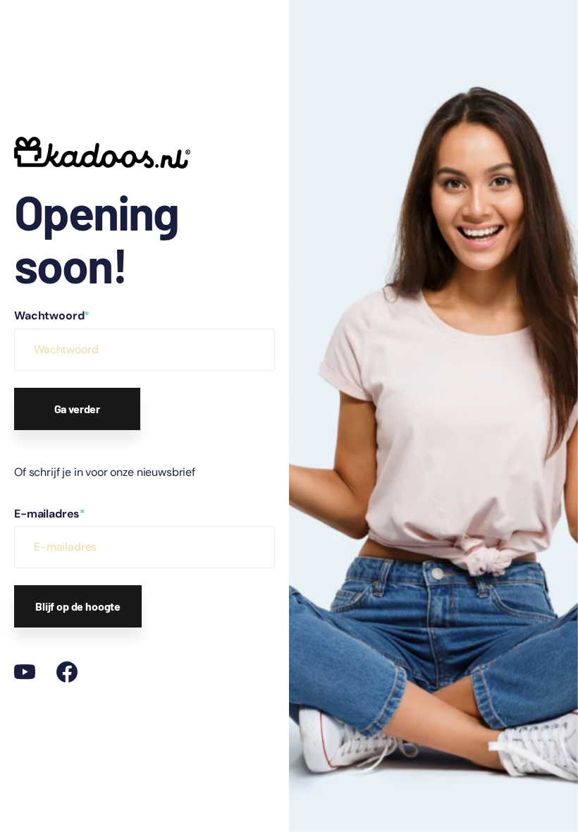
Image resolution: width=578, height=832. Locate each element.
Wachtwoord (52, 315)
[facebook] (67, 672)
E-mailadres (49, 513)
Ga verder (77, 408)
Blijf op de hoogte (78, 606)
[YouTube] (24, 672)
